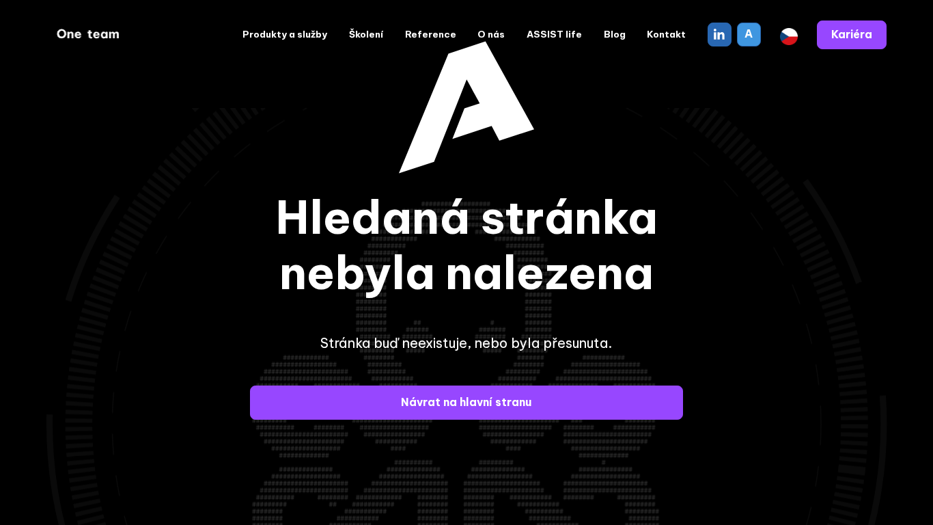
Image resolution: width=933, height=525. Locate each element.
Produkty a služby (284, 34)
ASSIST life (554, 34)
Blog (615, 34)
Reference (430, 34)
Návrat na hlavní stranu (466, 402)
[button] (788, 35)
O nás (491, 34)
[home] (89, 35)
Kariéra (851, 34)
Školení (366, 34)
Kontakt (666, 34)
